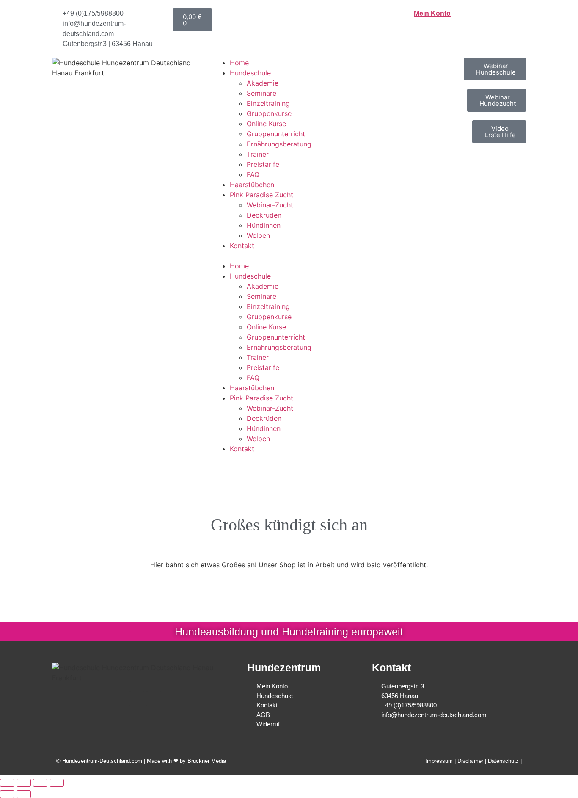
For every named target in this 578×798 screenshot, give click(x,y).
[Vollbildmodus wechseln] (24, 783)
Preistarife (263, 164)
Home (239, 62)
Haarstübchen (252, 184)
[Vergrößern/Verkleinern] (7, 783)
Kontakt (242, 245)
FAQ (253, 174)
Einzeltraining (268, 103)
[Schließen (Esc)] (57, 783)
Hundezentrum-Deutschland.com (102, 761)
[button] (289, 256)
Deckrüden (264, 215)
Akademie (262, 83)
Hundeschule (250, 73)
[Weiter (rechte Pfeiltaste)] (24, 794)
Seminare (261, 93)
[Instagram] (153, 698)
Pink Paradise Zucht (261, 195)
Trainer (258, 154)
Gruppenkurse (269, 113)
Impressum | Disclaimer (454, 761)
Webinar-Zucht (270, 205)
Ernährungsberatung (279, 144)
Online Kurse (266, 123)
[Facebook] (136, 698)
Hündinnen (264, 225)
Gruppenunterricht (276, 134)
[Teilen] (40, 783)
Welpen (258, 235)
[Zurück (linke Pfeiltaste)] (7, 794)
